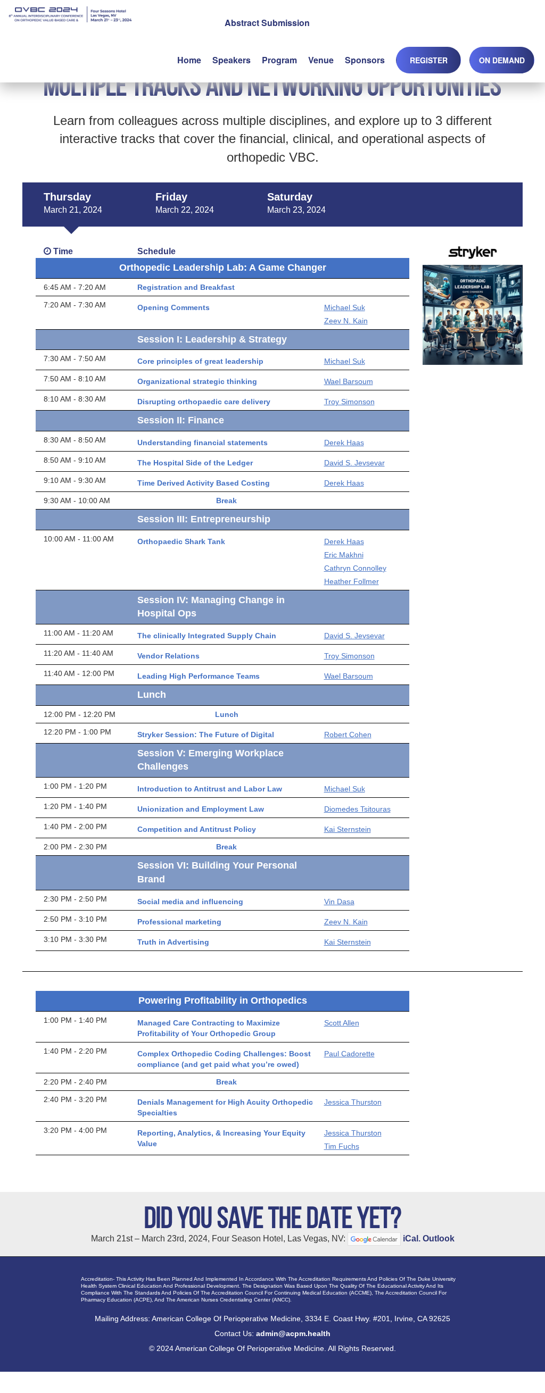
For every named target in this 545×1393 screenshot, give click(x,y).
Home (189, 60)
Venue (321, 60)
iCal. (411, 1237)
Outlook (439, 1237)
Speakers (231, 60)
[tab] (73, 204)
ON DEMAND (502, 60)
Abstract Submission (267, 22)
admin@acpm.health (293, 1333)
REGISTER (429, 60)
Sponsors (365, 60)
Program (279, 60)
